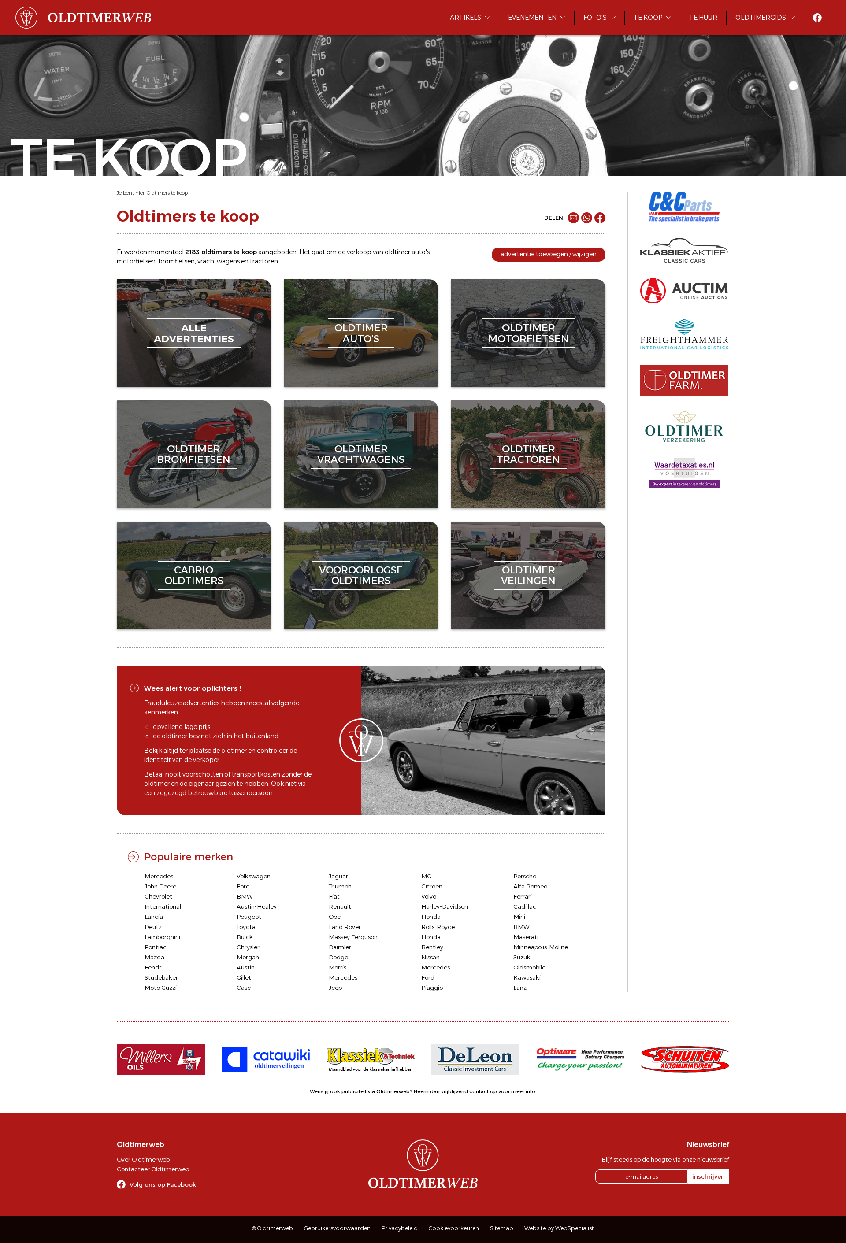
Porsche (524, 876)
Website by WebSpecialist (559, 1228)
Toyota (246, 926)
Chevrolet (158, 896)
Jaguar (338, 876)
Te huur (703, 18)
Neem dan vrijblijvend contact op (455, 1091)
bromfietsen (176, 261)
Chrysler (248, 947)
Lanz (520, 987)
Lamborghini (162, 936)
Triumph (340, 886)
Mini (519, 916)
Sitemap (501, 1228)
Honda (431, 916)
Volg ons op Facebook (163, 1184)
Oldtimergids (760, 18)
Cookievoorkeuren (454, 1228)
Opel (335, 916)
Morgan (248, 957)
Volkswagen (254, 876)
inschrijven (708, 1176)
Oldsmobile (529, 967)
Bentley (432, 947)
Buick (245, 936)
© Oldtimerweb (272, 1228)
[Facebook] (599, 217)
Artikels (465, 18)
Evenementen (532, 18)
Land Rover (345, 926)
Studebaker (161, 977)
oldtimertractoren (528, 454)
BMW (245, 896)
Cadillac (524, 906)
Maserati (525, 936)
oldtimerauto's (361, 333)
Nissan (430, 957)
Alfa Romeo (530, 886)
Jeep (335, 987)
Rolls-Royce (438, 926)
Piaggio (432, 987)
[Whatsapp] (586, 217)
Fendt (153, 967)
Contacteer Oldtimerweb (153, 1169)
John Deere (160, 886)
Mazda (154, 957)
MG (426, 876)
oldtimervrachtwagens (360, 454)
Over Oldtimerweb (143, 1159)
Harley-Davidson (444, 906)
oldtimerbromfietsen (193, 454)
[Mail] (573, 217)
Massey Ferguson (353, 936)
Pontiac (156, 947)
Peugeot (249, 916)
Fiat (334, 896)
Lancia (154, 916)
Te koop (648, 18)
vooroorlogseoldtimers (361, 575)
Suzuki (522, 957)
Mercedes (159, 876)
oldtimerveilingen (528, 575)
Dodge (338, 957)
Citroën (431, 886)
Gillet (244, 977)
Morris (337, 967)
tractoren (264, 261)
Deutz (153, 926)
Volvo (428, 896)
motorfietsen (136, 261)
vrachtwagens (218, 261)
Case (244, 987)
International (163, 906)
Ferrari (522, 896)
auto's (421, 252)
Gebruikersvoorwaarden (337, 1228)
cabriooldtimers (193, 575)
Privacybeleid (400, 1228)
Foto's (595, 18)
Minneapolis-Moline (540, 947)
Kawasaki (527, 977)
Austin (246, 967)
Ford (243, 886)
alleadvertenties (194, 333)
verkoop (359, 252)
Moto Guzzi (161, 987)
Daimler (340, 947)
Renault (340, 906)
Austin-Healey (257, 906)
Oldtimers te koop (167, 193)
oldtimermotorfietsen (528, 333)
